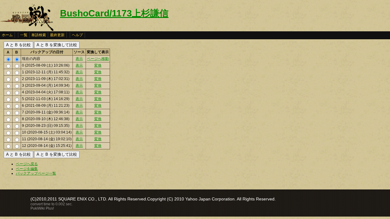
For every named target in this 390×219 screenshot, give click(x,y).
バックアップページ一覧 (36, 173)
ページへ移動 (98, 59)
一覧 (23, 35)
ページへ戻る (27, 164)
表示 (79, 59)
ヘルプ (77, 35)
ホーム (7, 35)
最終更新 (57, 35)
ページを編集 (27, 169)
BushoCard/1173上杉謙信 (114, 13)
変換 (97, 65)
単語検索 (38, 35)
